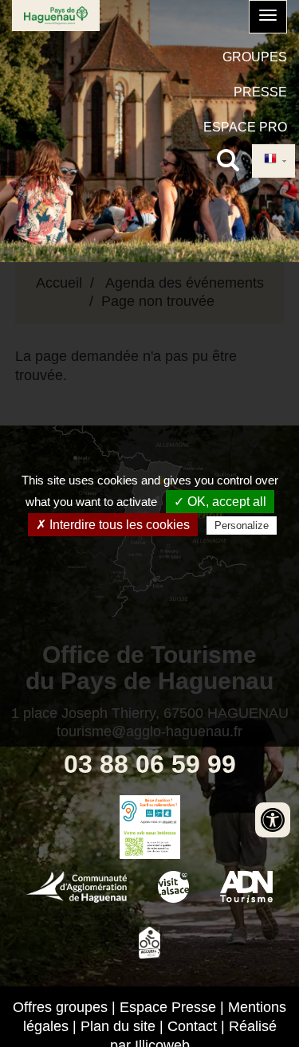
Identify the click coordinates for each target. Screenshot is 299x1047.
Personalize (241, 525)
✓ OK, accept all (220, 501)
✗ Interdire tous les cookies (113, 524)
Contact (192, 1026)
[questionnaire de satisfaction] (149, 843)
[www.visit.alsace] (173, 885)
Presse (260, 92)
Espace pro (245, 127)
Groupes (254, 57)
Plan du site (118, 1026)
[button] (268, 16)
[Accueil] (56, 15)
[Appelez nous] (149, 811)
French (273, 160)
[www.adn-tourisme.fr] (246, 885)
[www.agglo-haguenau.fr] (76, 885)
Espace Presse (168, 1007)
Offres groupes (60, 1007)
